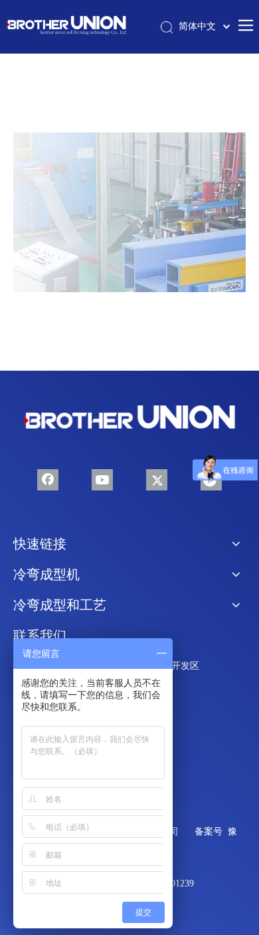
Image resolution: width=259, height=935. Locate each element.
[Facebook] (47, 479)
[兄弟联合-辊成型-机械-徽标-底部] (129, 418)
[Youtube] (102, 479)
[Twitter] (156, 479)
